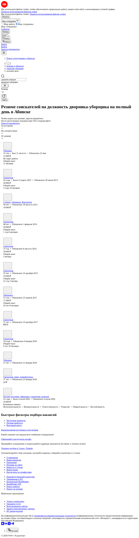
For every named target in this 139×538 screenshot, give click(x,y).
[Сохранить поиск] (4, 96)
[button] (4, 44)
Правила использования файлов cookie (48, 14)
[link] (5, 38)
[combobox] (13, 79)
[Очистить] (5, 85)
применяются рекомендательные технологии (55, 516)
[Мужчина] (7, 145)
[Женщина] (7, 172)
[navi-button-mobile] (4, 53)
